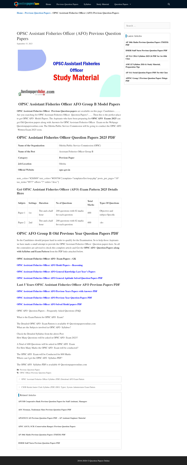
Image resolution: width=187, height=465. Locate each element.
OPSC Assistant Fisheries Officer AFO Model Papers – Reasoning (50, 265)
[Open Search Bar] (169, 4)
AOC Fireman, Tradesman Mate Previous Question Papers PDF (44, 409)
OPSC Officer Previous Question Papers (35, 372)
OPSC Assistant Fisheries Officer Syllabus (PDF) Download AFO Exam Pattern (52, 379)
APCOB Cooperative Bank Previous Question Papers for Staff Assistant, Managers (52, 401)
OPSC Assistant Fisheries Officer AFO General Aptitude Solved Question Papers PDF (60, 278)
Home (48, 4)
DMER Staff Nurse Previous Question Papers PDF (39, 443)
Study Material (103, 4)
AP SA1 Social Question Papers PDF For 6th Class (147, 72)
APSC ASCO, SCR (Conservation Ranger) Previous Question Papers (46, 426)
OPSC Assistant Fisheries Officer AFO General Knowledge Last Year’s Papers (56, 271)
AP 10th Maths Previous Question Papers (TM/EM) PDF (42, 434)
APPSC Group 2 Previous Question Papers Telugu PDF (146, 79)
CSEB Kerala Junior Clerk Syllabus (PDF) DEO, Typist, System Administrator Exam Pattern (58, 387)
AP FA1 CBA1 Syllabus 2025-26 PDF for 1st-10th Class (146, 57)
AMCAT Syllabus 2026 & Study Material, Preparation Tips (143, 65)
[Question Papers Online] (28, 4)
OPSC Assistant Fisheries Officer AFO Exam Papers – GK (46, 258)
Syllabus (87, 4)
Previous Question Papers (67, 4)
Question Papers (121, 4)
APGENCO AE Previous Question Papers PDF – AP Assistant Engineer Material (51, 418)
